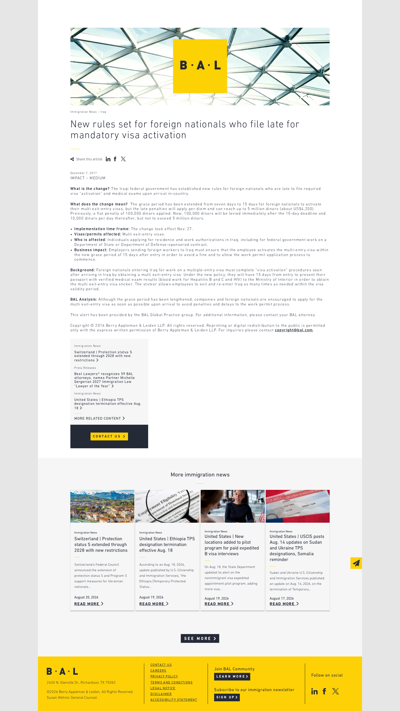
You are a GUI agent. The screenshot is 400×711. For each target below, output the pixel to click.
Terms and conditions (171, 682)
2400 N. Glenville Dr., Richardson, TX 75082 (81, 683)
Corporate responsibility (114, 19)
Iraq (103, 112)
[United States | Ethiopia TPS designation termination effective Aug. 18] (167, 506)
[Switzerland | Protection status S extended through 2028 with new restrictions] (102, 506)
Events (165, 28)
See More (198, 639)
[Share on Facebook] (115, 159)
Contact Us (107, 436)
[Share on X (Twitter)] (123, 159)
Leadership (100, 11)
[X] (335, 691)
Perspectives (172, 11)
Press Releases (85, 368)
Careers (96, 37)
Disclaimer (161, 694)
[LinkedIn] (314, 691)
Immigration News (83, 112)
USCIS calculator (176, 37)
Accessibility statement (173, 700)
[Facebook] (324, 691)
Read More (87, 604)
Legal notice (162, 688)
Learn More (230, 676)
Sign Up (225, 697)
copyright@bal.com (294, 330)
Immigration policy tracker (187, 19)
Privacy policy (164, 676)
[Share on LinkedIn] (108, 159)
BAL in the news (105, 28)
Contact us (161, 665)
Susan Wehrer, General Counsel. (72, 698)
